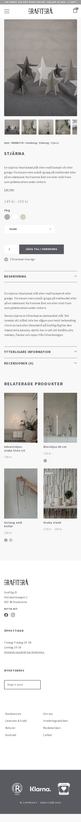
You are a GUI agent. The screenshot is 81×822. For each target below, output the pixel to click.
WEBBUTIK (17, 143)
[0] (75, 12)
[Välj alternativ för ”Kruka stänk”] (73, 524)
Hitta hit (11, 609)
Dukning (44, 143)
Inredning (31, 143)
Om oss (48, 714)
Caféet (47, 735)
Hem (6, 143)
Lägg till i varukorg (41, 249)
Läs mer (9, 190)
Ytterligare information (27, 352)
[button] (34, 449)
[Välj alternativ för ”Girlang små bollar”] (34, 524)
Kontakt (11, 735)
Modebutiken (52, 728)
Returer (10, 728)
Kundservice (13, 714)
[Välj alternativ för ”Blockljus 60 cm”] (73, 449)
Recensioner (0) (19, 363)
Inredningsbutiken (55, 721)
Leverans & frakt (16, 721)
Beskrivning (15, 276)
